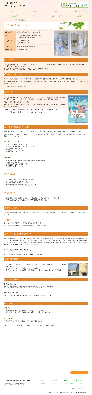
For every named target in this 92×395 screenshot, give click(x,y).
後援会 (56, 11)
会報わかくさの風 (56, 16)
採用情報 (35, 16)
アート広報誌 (77, 16)
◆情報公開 (74, 388)
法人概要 (35, 11)
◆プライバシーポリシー (83, 388)
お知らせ (77, 11)
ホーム (14, 11)
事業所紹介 (14, 16)
